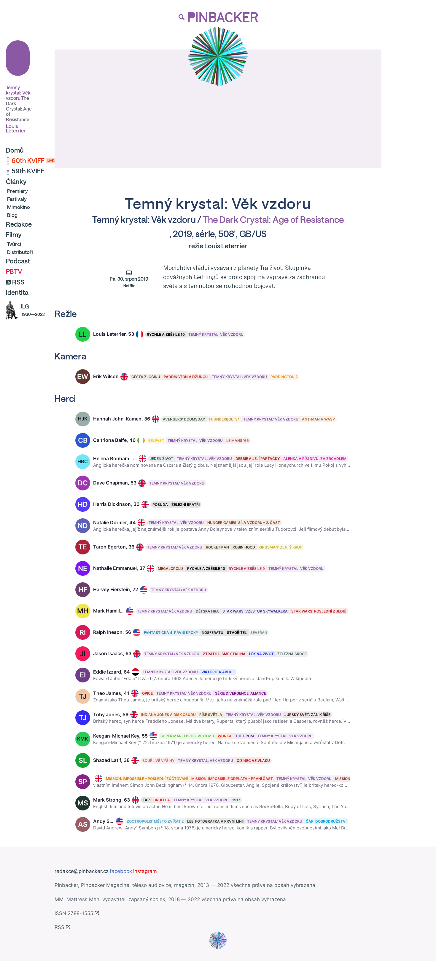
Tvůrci (14, 244)
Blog (12, 215)
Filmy (13, 234)
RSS (18, 282)
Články (16, 181)
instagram (145, 871)
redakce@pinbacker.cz (82, 871)
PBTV (14, 271)
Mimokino (18, 207)
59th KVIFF (28, 171)
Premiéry (17, 191)
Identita (17, 292)
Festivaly (17, 199)
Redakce (19, 224)
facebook (121, 871)
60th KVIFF (33, 160)
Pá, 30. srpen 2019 (129, 282)
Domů (15, 150)
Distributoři (20, 252)
